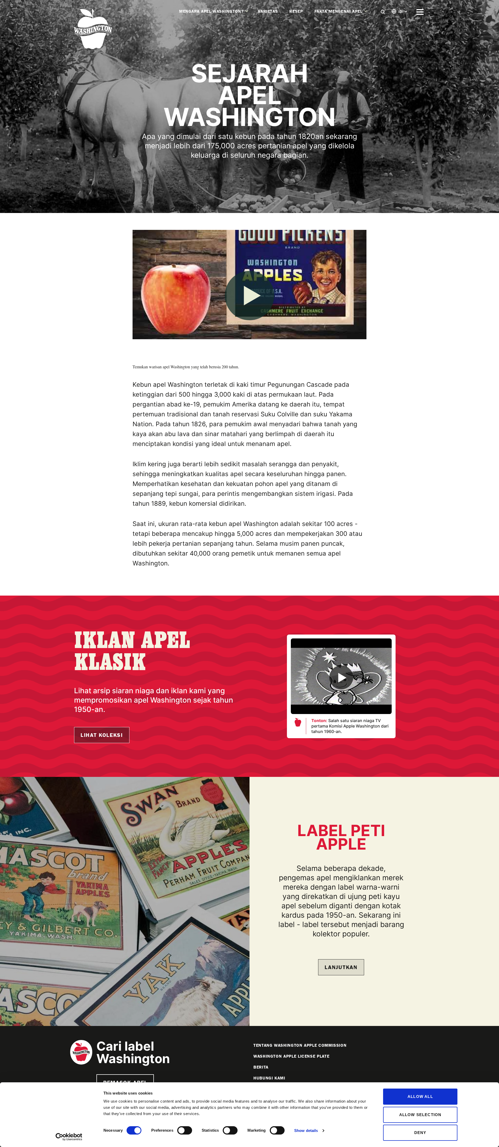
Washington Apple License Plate (291, 1056)
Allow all (420, 1096)
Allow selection (420, 1114)
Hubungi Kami (269, 1078)
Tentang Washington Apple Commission (299, 1045)
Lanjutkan (341, 967)
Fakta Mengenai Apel (338, 11)
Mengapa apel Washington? (211, 11)
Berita (260, 1067)
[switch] (184, 1130)
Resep (296, 11)
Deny (420, 1132)
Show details (306, 1130)
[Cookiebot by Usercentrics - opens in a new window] (69, 1137)
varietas (268, 11)
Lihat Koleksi (102, 735)
